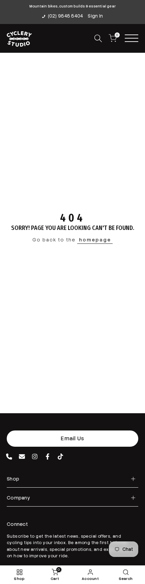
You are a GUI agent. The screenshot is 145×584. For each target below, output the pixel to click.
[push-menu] (131, 38)
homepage (95, 240)
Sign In (95, 16)
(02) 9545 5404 (65, 16)
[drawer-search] (98, 38)
